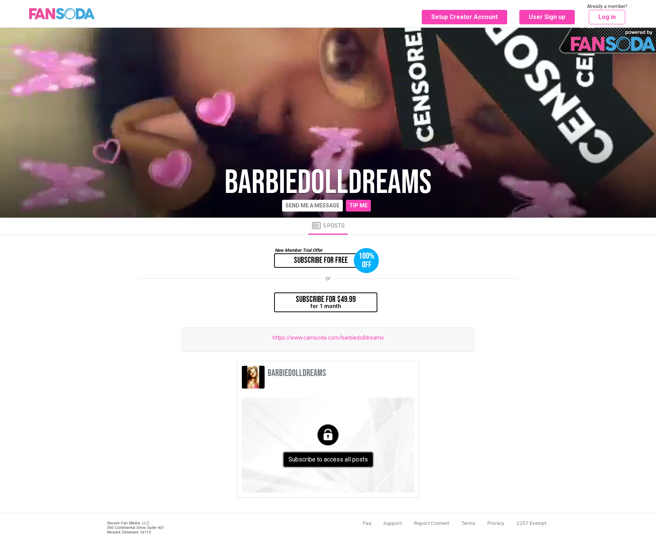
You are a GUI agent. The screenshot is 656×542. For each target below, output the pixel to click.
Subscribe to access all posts (328, 459)
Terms (468, 523)
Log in (607, 17)
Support (392, 523)
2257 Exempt (531, 523)
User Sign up (547, 17)
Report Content (431, 523)
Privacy (495, 523)
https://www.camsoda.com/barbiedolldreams (328, 338)
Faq (367, 523)
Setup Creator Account (464, 17)
